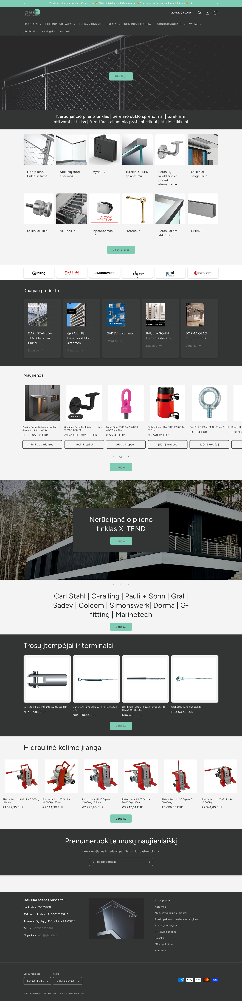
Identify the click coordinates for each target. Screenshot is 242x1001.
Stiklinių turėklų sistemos (71, 174)
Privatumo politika (165, 931)
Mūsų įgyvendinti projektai (171, 912)
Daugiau (33, 350)
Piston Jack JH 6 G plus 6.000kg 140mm (21, 801)
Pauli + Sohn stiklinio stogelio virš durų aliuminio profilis (41, 429)
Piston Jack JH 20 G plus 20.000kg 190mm (136, 801)
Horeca (131, 231)
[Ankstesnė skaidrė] (113, 584)
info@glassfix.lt (48, 935)
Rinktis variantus (42, 444)
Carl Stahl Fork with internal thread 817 (45, 707)
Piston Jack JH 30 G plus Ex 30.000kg (177, 801)
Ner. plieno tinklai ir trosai (37, 174)
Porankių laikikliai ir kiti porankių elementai (168, 178)
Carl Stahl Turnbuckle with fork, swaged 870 (95, 708)
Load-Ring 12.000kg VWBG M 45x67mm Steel (122, 429)
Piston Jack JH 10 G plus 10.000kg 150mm (56, 801)
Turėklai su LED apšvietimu (137, 174)
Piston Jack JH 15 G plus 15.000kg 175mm (96, 801)
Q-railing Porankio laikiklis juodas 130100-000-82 (83, 429)
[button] (32, 24)
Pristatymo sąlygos (166, 925)
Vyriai (97, 172)
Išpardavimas (102, 231)
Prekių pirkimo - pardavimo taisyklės (176, 919)
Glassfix (36, 993)
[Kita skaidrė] (129, 584)
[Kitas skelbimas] (217, 3)
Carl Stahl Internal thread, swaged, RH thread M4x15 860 (143, 708)
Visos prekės (121, 249)
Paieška (159, 937)
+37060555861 (43, 928)
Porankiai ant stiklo (168, 233)
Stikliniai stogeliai (197, 174)
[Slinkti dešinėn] (129, 457)
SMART (196, 231)
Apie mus (160, 906)
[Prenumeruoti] (149, 862)
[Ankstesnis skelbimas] (25, 3)
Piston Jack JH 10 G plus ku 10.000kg (217, 801)
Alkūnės (66, 231)
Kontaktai (160, 950)
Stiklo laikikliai (37, 231)
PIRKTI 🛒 (121, 76)
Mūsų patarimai (164, 944)
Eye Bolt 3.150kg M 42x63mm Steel (209, 427)
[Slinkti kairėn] (113, 457)
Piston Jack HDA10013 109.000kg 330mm (166, 429)
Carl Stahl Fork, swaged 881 (186, 707)
